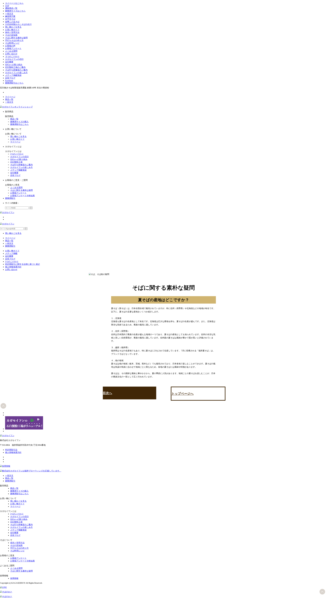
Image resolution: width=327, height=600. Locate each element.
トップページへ (182, 393)
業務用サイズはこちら (15, 11)
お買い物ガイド (12, 30)
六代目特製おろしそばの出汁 (18, 24)
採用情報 (14, 578)
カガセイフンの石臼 (14, 59)
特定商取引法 (11, 450)
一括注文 (9, 14)
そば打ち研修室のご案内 (16, 70)
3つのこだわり (17, 154)
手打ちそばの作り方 (14, 40)
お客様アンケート (13, 48)
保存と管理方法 (12, 32)
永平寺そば (10, 19)
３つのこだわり (12, 56)
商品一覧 (9, 99)
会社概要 (9, 62)
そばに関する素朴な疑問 (16, 38)
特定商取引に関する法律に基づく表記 (22, 264)
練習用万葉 (10, 16)
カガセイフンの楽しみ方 (16, 73)
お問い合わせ (11, 54)
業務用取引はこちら (14, 83)
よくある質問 (11, 51)
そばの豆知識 (11, 35)
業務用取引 (10, 198)
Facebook (9, 80)
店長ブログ (10, 78)
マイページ (10, 97)
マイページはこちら (14, 3)
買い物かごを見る (13, 27)
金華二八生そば (12, 22)
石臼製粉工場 (16, 162)
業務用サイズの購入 (19, 122)
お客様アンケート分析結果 (22, 196)
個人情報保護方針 (13, 267)
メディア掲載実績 (13, 75)
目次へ (107, 393)
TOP (7, 6)
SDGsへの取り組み (13, 64)
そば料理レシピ (12, 43)
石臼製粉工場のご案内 (15, 67)
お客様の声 (10, 46)
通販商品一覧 (11, 8)
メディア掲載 (11, 253)
